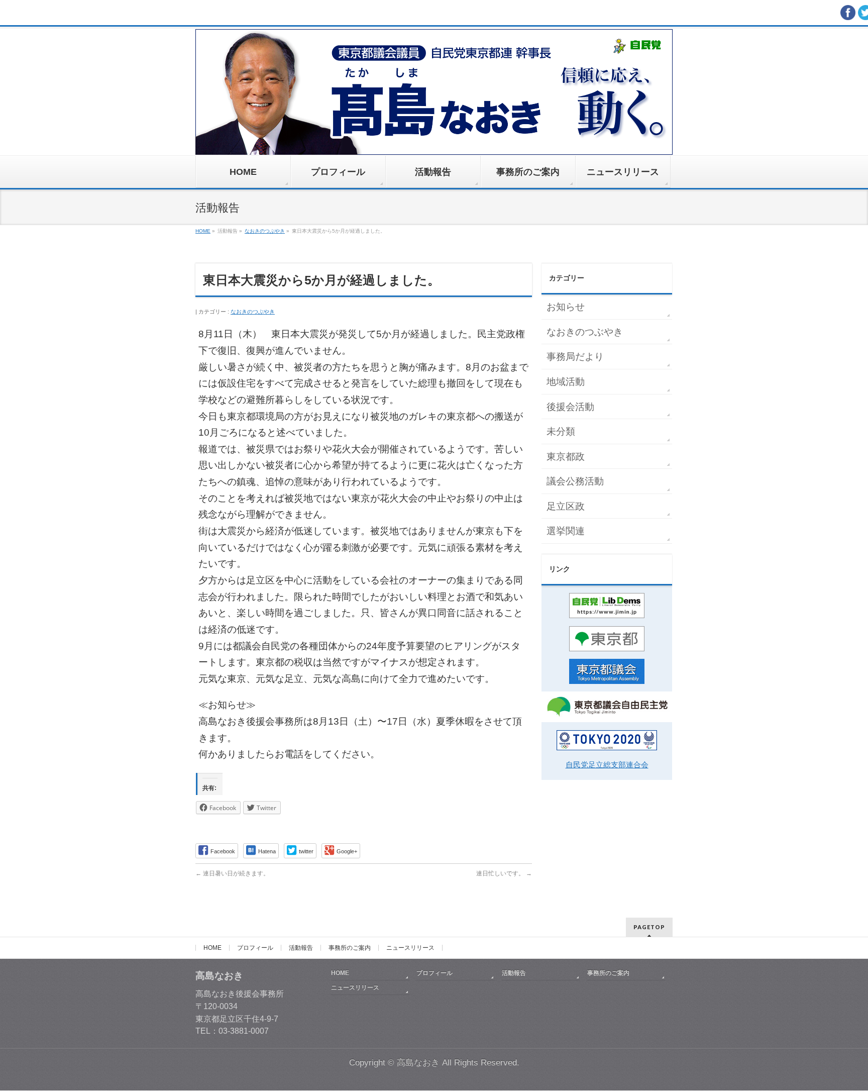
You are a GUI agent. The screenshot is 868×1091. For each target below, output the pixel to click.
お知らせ (566, 307)
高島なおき (418, 1062)
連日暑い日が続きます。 (232, 873)
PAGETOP (649, 927)
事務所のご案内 (350, 948)
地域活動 (566, 381)
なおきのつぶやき (253, 312)
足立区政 (566, 506)
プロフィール (255, 948)
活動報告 (301, 948)
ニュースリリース (410, 948)
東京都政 (566, 456)
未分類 (561, 431)
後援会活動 (570, 407)
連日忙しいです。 (504, 873)
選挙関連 (566, 531)
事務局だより (575, 356)
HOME (212, 948)
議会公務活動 (575, 481)
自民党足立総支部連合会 (607, 764)
